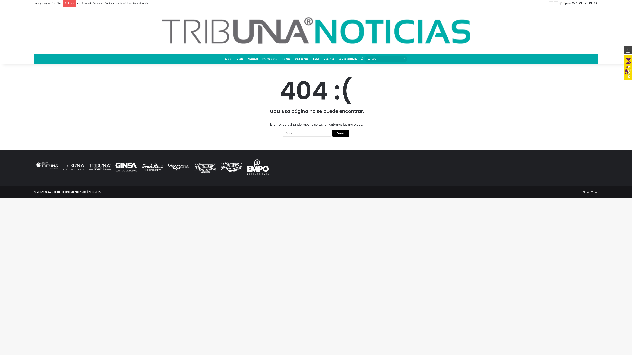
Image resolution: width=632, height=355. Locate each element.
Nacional (253, 58)
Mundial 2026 (349, 58)
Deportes (329, 58)
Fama (316, 58)
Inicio (228, 58)
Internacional (269, 58)
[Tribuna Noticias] (316, 30)
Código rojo (301, 58)
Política (286, 58)
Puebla (239, 58)
